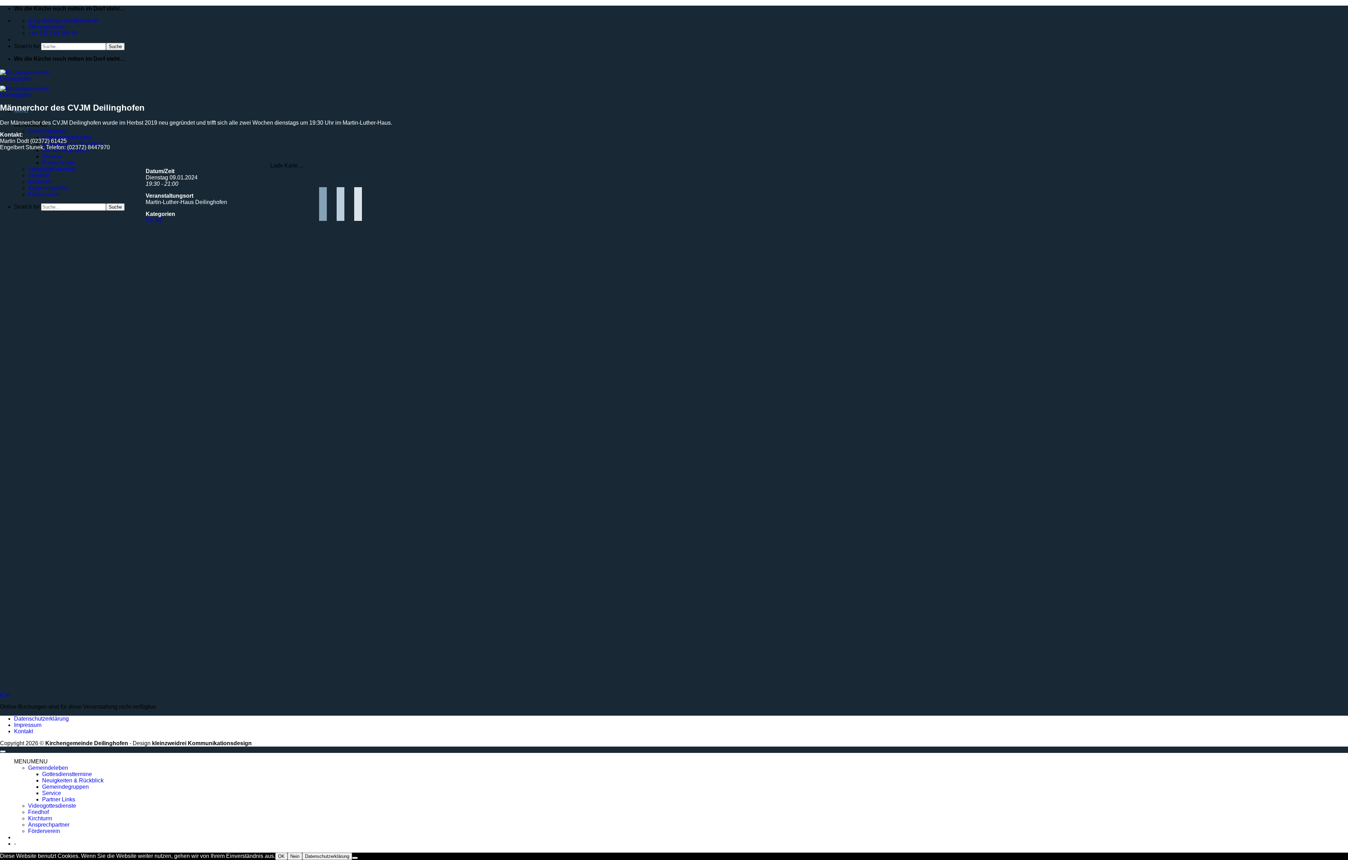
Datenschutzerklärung (41, 719)
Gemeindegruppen (65, 787)
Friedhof (38, 175)
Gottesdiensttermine (67, 137)
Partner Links (58, 163)
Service (51, 156)
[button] (31, 761)
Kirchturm (40, 182)
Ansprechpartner (49, 188)
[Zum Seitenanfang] (3, 751)
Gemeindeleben (48, 131)
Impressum (27, 725)
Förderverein (44, 194)
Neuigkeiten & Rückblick (73, 144)
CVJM (153, 220)
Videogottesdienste (52, 169)
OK (281, 856)
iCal (5, 695)
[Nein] (355, 858)
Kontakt (23, 731)
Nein (294, 856)
